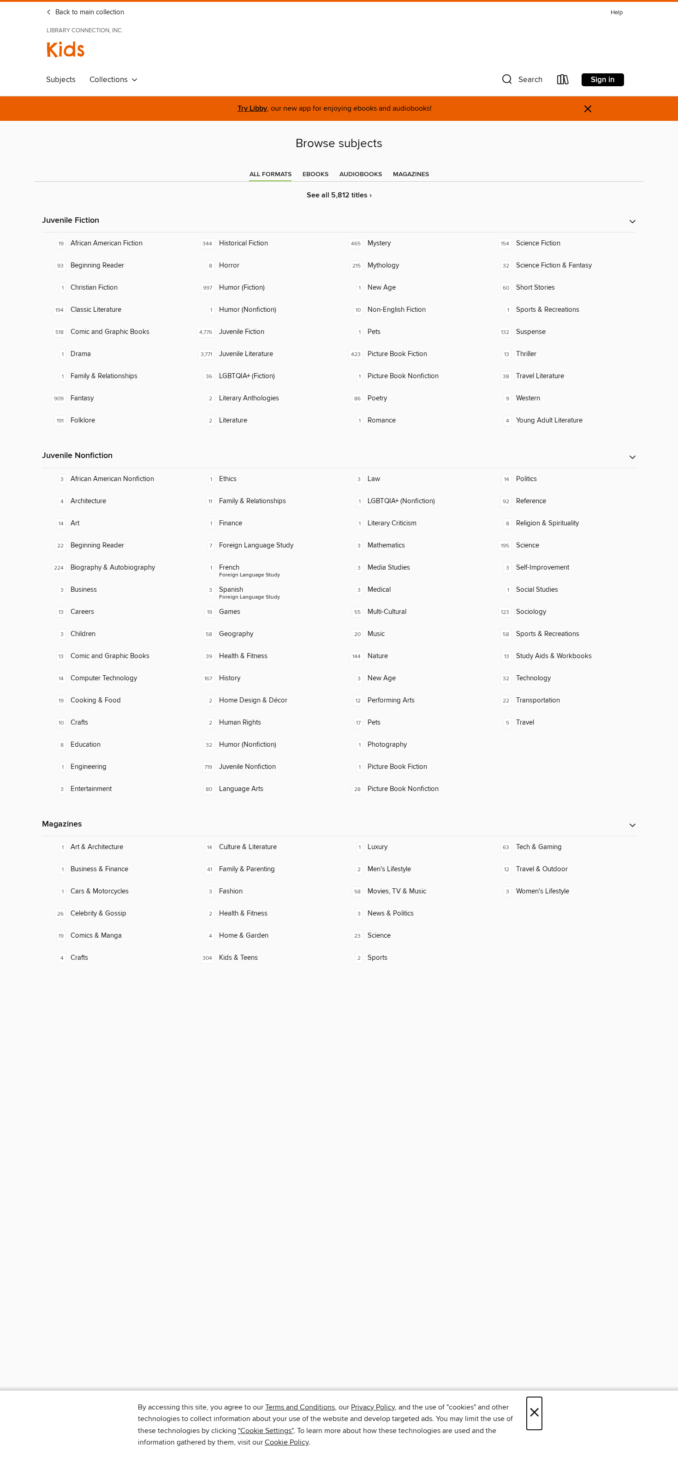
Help (617, 12)
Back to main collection (89, 12)
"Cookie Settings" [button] (265, 1430)
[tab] (270, 174)
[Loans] (563, 81)
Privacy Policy (373, 1407)
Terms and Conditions (300, 1407)
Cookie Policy (287, 1442)
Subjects (61, 80)
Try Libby (252, 108)
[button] (521, 81)
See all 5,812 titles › (339, 195)
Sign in (603, 80)
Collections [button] (110, 80)
